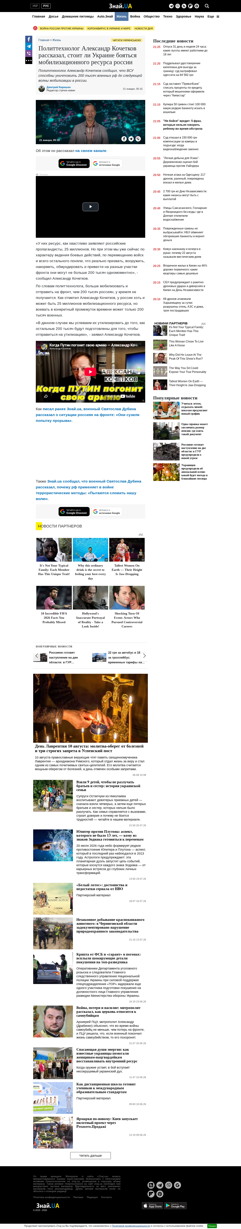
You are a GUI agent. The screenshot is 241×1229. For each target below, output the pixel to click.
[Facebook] (28, 39)
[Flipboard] (190, 6)
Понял (212, 1226)
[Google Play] (175, 1205)
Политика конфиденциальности (51, 1197)
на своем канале (90, 151)
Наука (199, 16)
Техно (167, 16)
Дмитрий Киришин (59, 87)
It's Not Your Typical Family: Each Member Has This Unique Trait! (54, 570)
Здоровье (183, 16)
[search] (206, 6)
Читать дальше (90, 1155)
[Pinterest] (196, 6)
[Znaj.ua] (120, 6)
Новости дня (144, 28)
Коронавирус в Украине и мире (109, 28)
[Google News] (177, 1185)
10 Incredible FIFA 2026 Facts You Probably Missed (54, 618)
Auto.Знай (105, 16)
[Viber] (177, 6)
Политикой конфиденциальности (131, 1225)
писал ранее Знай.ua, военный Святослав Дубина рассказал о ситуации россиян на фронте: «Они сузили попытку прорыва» (87, 415)
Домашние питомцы (78, 16)
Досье (53, 16)
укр (35, 5)
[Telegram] (171, 6)
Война (135, 16)
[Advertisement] (90, 451)
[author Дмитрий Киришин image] (42, 89)
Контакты (106, 1197)
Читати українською (127, 40)
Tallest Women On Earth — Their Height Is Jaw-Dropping (127, 570)
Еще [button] (211, 16)
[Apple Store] (153, 1205)
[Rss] (184, 6)
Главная (38, 16)
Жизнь (121, 16)
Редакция (92, 1197)
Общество (152, 16)
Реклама (78, 1197)
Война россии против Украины (61, 28)
